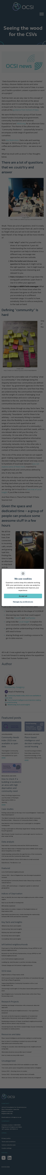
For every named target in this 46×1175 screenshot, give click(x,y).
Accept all (23, 596)
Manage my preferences (23, 601)
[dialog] (23, 587)
